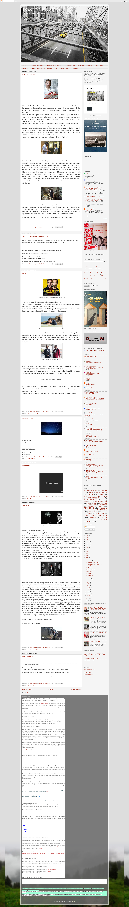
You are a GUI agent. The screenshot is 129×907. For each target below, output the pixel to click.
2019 (87, 549)
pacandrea (88, 459)
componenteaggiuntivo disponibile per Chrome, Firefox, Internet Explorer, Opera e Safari (43, 854)
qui (26, 749)
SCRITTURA (80, 65)
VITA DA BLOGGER (37, 68)
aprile (88, 589)
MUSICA (101, 503)
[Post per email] (52, 227)
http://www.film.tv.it (88, 674)
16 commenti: (46, 411)
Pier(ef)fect (88, 372)
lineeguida (41, 848)
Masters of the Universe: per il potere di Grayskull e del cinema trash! (94, 466)
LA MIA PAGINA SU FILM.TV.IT (53, 65)
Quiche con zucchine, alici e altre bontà (94, 441)
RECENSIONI (89, 65)
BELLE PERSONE (31, 229)
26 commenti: (46, 496)
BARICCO (91, 492)
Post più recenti (27, 690)
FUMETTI (104, 496)
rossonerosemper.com (89, 669)
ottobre (88, 578)
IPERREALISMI (26, 68)
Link (47, 791)
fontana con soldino (90, 356)
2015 (87, 557)
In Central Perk (89, 418)
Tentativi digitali (89, 209)
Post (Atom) (30, 692)
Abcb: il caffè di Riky (90, 428)
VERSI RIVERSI (59, 68)
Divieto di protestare (89, 210)
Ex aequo (87, 357)
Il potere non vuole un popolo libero (93, 362)
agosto (88, 582)
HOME (24, 65)
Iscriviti (89, 108)
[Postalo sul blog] (57, 227)
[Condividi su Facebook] (60, 227)
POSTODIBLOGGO (41, 9)
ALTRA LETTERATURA (32, 266)
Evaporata (88, 179)
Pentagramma (88, 175)
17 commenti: (46, 263)
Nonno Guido (88, 460)
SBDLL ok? (87, 389)
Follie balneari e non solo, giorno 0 (92, 353)
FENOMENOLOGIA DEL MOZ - (97, 617)
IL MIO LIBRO (75, 68)
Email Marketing (92, 115)
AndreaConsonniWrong (91, 397)
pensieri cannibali (90, 464)
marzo (88, 591)
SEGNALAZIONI (93, 512)
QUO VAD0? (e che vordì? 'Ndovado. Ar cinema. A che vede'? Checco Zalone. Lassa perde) (98, 608)
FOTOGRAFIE (95, 496)
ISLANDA (103, 500)
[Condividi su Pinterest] (62, 227)
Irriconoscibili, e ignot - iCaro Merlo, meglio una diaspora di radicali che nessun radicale (94, 399)
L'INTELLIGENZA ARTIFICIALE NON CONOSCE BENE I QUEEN (93, 200)
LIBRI (91, 501)
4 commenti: (46, 456)
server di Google (58, 847)
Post (87, 526)
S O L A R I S (88, 412)
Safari (49, 871)
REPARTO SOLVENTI (95, 625)
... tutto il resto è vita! (90, 366)
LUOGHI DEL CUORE (101, 501)
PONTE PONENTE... (28, 656)
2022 (87, 543)
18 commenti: (46, 227)
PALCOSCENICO (92, 504)
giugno (88, 585)
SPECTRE (25, 505)
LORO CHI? (26, 273)
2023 (87, 541)
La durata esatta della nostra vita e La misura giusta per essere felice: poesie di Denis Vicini (94, 431)
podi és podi (88, 387)
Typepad (25, 829)
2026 (87, 535)
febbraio (89, 593)
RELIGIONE (41, 266)
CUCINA (86, 496)
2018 (87, 551)
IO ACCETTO (26, 466)
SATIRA (89, 510)
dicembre (89, 559)
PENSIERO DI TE (27, 419)
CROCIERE (102, 494)
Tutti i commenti (89, 529)
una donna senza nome (90, 409)
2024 (87, 539)
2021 (87, 545)
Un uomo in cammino (90, 445)
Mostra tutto (105, 218)
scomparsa (87, 379)
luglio (88, 583)
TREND (86, 515)
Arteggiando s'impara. (91, 403)
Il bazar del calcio (89, 470)
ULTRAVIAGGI (99, 65)
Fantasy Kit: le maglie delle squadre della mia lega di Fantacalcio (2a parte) (94, 472)
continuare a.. (88, 435)
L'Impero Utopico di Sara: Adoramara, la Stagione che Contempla (94, 368)
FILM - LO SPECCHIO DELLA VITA (93, 456)
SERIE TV (104, 512)
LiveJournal (25, 828)
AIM (24, 825)
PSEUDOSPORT (90, 506)
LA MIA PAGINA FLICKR (69, 65)
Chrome (49, 868)
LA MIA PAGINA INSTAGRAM (35, 65)
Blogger (73, 901)
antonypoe (88, 378)
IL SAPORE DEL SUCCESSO (31, 74)
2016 (87, 555)
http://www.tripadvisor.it (89, 671)
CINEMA (29, 413)
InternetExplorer (52, 869)
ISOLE (67, 68)
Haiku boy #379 (88, 424)
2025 (87, 537)
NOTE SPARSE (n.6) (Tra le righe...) (93, 436)
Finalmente (88, 181)
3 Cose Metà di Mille (89, 393)
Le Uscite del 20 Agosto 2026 (91, 420)
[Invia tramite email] (56, 227)
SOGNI (89, 513)
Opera (49, 873)
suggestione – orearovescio (92, 408)
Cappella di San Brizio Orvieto (91, 451)
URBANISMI (93, 517)
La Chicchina (88, 440)
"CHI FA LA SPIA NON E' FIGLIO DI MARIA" (35, 236)
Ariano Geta (88, 423)
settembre (89, 580)
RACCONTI (100, 506)
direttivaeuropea (44, 703)
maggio (89, 587)
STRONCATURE (99, 513)
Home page (51, 690)
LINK (38, 796)
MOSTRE (94, 503)
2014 (87, 598)
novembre (89, 560)
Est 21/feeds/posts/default (92, 173)
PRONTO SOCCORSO (95, 641)
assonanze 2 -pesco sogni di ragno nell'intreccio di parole (94, 188)
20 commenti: (46, 647)
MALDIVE (88, 503)
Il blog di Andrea (89, 383)
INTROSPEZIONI (48, 68)
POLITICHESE (30, 685)
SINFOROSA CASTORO (91, 450)
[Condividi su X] (59, 227)
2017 (87, 553)
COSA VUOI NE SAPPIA (91, 189)
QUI (27, 791)
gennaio (89, 595)
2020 (87, 547)
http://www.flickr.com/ (89, 672)
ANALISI (29, 498)
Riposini (87, 446)
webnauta (87, 476)
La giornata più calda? (90, 384)
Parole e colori (88, 404)
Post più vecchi (76, 690)
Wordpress (25, 831)
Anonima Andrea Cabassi (91, 392)
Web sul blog (88, 361)
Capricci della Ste (89, 454)
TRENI (93, 515)
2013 (87, 600)
